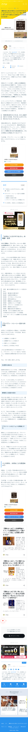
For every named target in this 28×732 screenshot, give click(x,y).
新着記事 (10, 726)
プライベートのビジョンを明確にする (15, 199)
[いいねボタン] (3, 621)
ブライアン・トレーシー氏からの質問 (14, 193)
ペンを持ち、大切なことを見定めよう (15, 203)
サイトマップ (16, 726)
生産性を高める (10, 196)
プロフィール (3, 726)
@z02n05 (14, 52)
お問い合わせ (23, 726)
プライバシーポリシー (14, 727)
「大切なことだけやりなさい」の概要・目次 (14, 190)
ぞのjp (4, 4)
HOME (2, 723)
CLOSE (22, 185)
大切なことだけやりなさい (10, 159)
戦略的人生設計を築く (11, 197)
